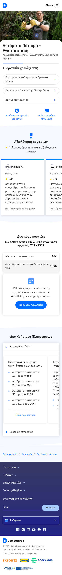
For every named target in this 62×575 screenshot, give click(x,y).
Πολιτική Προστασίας (36, 550)
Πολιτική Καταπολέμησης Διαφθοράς (20, 554)
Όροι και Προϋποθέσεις (13, 550)
